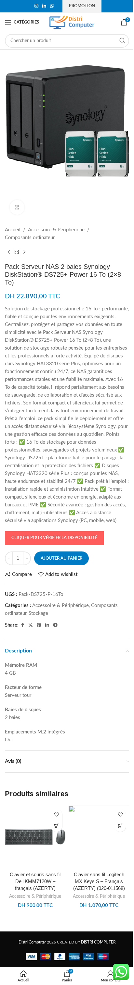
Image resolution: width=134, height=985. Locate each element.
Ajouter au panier (61, 558)
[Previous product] (9, 252)
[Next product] (24, 252)
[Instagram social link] (36, 6)
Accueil (12, 229)
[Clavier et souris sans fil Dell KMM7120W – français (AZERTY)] (35, 837)
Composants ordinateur (30, 237)
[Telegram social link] (55, 625)
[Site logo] (72, 22)
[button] (56, 826)
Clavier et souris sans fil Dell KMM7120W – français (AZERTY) (35, 881)
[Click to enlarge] (17, 207)
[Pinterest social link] (39, 625)
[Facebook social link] (22, 625)
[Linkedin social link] (44, 6)
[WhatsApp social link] (52, 6)
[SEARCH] (122, 41)
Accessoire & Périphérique (56, 229)
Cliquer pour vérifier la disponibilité (54, 538)
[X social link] (30, 625)
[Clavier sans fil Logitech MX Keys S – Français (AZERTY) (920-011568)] (99, 837)
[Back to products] (16, 252)
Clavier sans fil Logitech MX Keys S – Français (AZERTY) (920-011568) (99, 881)
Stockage (38, 613)
